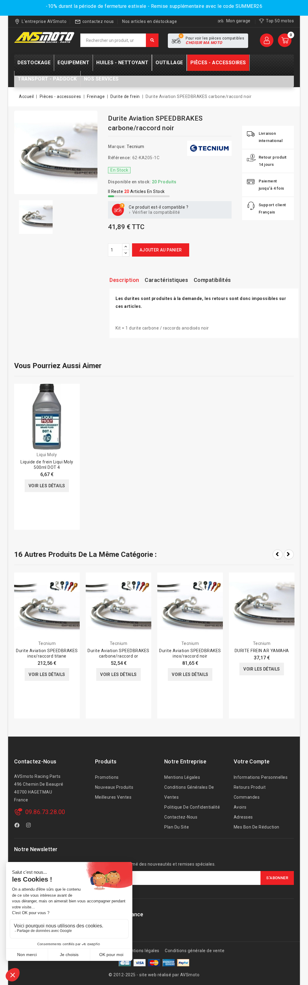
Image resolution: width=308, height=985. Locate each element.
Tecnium (135, 146)
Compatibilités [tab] (212, 280)
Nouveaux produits (114, 787)
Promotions (107, 777)
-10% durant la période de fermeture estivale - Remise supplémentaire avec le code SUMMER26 (154, 6)
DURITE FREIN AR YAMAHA (262, 650)
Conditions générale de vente (194, 950)
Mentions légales (182, 777)
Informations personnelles (261, 777)
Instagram (29, 826)
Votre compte (252, 761)
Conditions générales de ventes (189, 792)
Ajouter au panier (161, 250)
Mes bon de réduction (256, 827)
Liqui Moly (47, 454)
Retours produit (250, 787)
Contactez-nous (35, 761)
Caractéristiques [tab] (166, 280)
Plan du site (176, 827)
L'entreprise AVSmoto (44, 21)
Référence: (119, 157)
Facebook (17, 826)
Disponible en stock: (129, 181)
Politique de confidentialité (192, 807)
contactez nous (98, 21)
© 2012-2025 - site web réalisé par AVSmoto (154, 974)
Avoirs (240, 807)
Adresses (243, 817)
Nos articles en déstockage (149, 21)
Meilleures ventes (113, 797)
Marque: (117, 146)
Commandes (247, 797)
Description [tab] (124, 280)
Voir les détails (47, 485)
